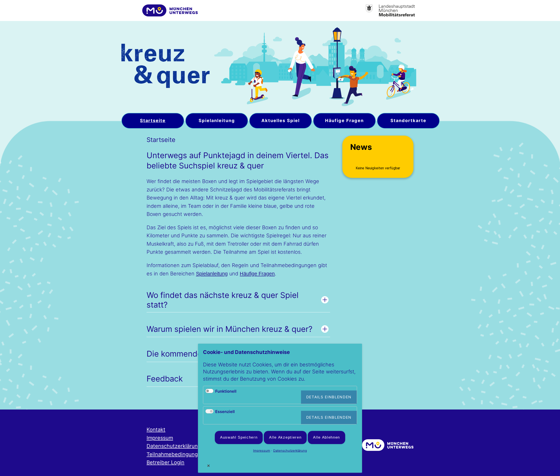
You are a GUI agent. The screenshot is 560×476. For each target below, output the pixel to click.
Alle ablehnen (326, 437)
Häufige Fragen (257, 273)
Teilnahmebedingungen (175, 454)
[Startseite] (165, 67)
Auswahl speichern (239, 437)
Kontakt (156, 429)
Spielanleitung (212, 273)
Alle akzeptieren (285, 437)
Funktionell (225, 391)
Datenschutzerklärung (174, 446)
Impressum (160, 438)
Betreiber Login (165, 462)
